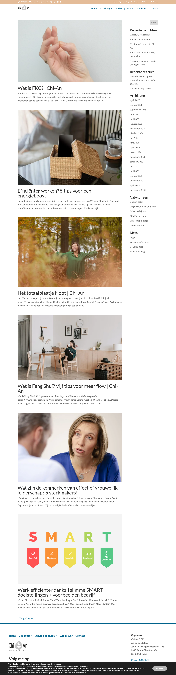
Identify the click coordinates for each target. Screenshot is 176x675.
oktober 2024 (136, 133)
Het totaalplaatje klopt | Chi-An (51, 293)
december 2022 (137, 180)
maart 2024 (135, 152)
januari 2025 (136, 123)
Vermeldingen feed (139, 242)
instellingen (83, 666)
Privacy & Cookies (140, 660)
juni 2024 (134, 142)
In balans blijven (138, 211)
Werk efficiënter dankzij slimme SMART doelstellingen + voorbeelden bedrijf (60, 592)
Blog (127, 2)
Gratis (114, 2)
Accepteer (160, 668)
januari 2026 (136, 105)
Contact (154, 9)
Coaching (105, 9)
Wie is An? (141, 9)
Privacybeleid (129, 670)
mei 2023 (134, 171)
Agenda (121, 2)
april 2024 (135, 147)
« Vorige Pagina (25, 618)
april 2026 (135, 100)
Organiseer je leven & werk (143, 206)
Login (133, 237)
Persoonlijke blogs (139, 220)
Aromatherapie (137, 225)
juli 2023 (134, 166)
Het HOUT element (140, 34)
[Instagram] (51, 2)
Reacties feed (136, 246)
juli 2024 (134, 138)
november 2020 (138, 190)
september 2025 (138, 109)
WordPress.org (137, 251)
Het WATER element (140, 39)
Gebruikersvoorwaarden (17, 673)
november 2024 (137, 128)
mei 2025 (134, 119)
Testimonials (135, 2)
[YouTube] (54, 2)
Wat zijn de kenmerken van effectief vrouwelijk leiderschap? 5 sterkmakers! (68, 490)
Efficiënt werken (138, 216)
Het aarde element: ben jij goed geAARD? (143, 80)
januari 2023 (136, 176)
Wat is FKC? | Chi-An (40, 88)
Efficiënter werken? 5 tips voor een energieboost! (54, 193)
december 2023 (137, 157)
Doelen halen (136, 201)
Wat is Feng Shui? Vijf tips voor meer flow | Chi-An (68, 388)
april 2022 (135, 185)
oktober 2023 (136, 161)
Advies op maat (123, 9)
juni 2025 (134, 114)
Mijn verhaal (147, 88)
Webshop (145, 2)
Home (94, 9)
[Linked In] (57, 2)
